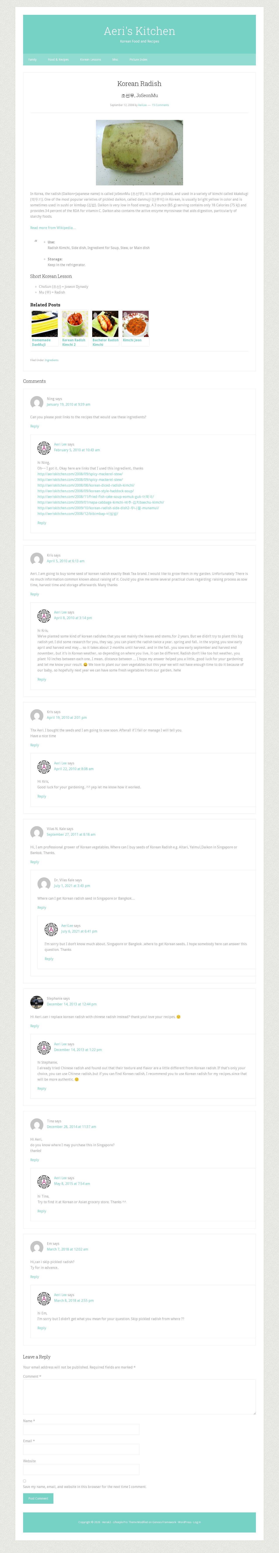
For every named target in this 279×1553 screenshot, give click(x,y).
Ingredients (51, 360)
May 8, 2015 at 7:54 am (72, 1184)
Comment (32, 1376)
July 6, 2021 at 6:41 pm (79, 931)
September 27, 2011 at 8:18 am (71, 834)
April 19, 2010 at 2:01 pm (67, 718)
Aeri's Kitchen (139, 31)
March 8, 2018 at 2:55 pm (74, 1300)
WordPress (184, 1522)
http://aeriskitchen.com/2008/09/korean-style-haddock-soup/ (85, 491)
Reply (34, 426)
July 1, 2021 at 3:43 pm (72, 886)
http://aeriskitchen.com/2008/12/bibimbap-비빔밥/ (77, 514)
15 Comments (160, 105)
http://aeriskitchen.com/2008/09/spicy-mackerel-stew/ (80, 474)
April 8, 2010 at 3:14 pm (73, 618)
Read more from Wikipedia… (53, 228)
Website (29, 1461)
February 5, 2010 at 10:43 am (77, 450)
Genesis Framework (164, 1522)
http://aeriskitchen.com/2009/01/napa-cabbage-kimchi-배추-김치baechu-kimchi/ (100, 502)
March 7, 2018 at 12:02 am (67, 1249)
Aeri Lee (60, 444)
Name (29, 1421)
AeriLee (67, 926)
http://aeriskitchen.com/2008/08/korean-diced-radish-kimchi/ (85, 485)
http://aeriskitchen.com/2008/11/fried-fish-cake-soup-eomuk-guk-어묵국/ (95, 497)
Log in (197, 1522)
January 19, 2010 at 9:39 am (68, 404)
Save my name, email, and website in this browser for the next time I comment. (84, 1487)
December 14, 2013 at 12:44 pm (72, 1004)
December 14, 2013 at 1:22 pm (78, 1050)
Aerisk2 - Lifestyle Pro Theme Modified (125, 1522)
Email (29, 1441)
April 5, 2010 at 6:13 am (65, 561)
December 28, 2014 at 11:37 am (71, 1127)
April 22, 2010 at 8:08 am (74, 769)
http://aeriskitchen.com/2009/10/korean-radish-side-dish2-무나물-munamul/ (98, 508)
